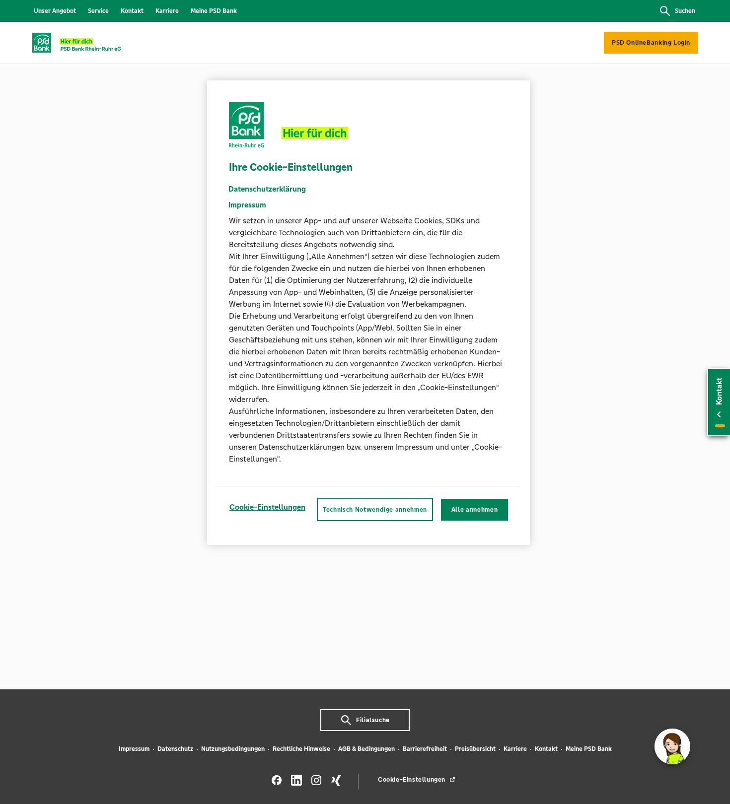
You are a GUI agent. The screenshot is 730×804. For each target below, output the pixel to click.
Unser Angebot (55, 11)
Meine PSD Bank (214, 11)
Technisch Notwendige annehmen (375, 510)
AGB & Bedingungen (366, 749)
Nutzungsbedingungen (233, 749)
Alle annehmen (474, 510)
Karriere (167, 11)
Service (98, 11)
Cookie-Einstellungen (267, 507)
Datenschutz (175, 749)
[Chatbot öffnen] (672, 746)
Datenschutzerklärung (267, 189)
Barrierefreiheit (425, 749)
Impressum (134, 749)
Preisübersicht (475, 749)
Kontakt (132, 11)
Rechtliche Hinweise (301, 749)
